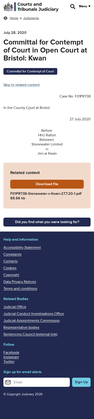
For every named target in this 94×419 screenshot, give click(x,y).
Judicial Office (14, 307)
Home (14, 18)
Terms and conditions (20, 288)
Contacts (10, 261)
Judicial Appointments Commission (31, 320)
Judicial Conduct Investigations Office (33, 313)
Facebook (11, 352)
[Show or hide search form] (73, 6)
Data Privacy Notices (19, 281)
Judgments (31, 18)
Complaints (12, 254)
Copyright (11, 275)
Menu (83, 6)
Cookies (9, 268)
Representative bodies (21, 327)
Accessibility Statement (22, 247)
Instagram (11, 357)
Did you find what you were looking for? (47, 222)
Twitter (8, 361)
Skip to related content (21, 85)
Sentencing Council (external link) (30, 334)
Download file (60, 184)
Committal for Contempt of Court (30, 71)
